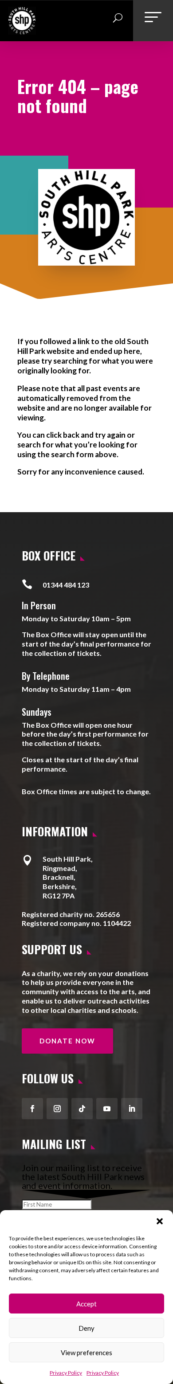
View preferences (86, 1353)
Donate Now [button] (67, 1041)
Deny (86, 1328)
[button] (159, 1221)
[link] (22, 31)
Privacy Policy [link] (66, 1372)
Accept (86, 1304)
